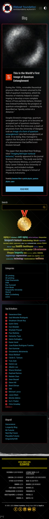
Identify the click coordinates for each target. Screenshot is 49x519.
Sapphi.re (41, 505)
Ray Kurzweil (10, 285)
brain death (6, 243)
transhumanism (29, 259)
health (19, 246)
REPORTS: (29, 487)
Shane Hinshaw (15, 370)
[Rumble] (34, 509)
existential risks (31, 243)
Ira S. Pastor (14, 401)
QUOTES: (28, 498)
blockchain (42, 241)
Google (13, 247)
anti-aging (23, 237)
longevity (18, 252)
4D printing (9, 278)
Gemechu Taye (15, 336)
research (29, 256)
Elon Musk (9, 287)
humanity (36, 247)
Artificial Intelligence (33, 237)
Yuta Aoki (13, 361)
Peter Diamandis (12, 280)
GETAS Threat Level (24, 464)
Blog (24, 18)
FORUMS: (18, 498)
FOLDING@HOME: (10, 491)
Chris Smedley (14, 404)
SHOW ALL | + (8, 407)
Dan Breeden (14, 327)
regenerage (10, 255)
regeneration (21, 255)
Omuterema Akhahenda (18, 352)
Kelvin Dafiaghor (15, 339)
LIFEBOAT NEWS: (31, 472)
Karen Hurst (13, 342)
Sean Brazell (14, 379)
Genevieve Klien (16, 178)
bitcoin (36, 240)
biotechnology (27, 240)
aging (6, 237)
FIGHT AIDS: (12, 487)
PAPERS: (28, 494)
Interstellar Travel (19, 250)
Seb (10, 389)
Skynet (8, 292)
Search (44, 207)
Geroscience (10, 424)
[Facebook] (16, 509)
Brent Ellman (14, 386)
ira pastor (29, 249)
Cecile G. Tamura (15, 358)
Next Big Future (11, 433)
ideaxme (41, 247)
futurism (9, 247)
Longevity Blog (11, 427)
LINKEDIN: (11, 477)
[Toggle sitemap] (40, 8)
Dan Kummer (14, 348)
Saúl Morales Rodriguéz (18, 317)
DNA (7, 283)
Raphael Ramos (15, 373)
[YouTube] (29, 509)
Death (26, 243)
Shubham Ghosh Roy (17, 321)
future (44, 243)
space (12, 181)
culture (22, 243)
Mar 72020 (8, 77)
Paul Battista (14, 333)
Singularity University (13, 290)
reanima (40, 253)
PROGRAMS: (29, 491)
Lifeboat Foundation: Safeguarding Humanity (19, 8)
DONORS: (17, 484)
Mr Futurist (9, 430)
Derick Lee (13, 364)
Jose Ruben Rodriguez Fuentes (21, 345)
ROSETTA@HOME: (10, 494)
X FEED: (11, 481)
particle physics (27, 178)
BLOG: (27, 481)
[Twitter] (20, 509)
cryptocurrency (17, 243)
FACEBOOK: (9, 472)
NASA (25, 253)
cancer (11, 243)
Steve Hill (12, 382)
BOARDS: (28, 484)
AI (10, 237)
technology (18, 259)
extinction (39, 243)
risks (33, 256)
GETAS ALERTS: (30, 477)
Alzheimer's (14, 237)
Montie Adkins (14, 398)
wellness (39, 258)
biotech (18, 240)
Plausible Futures (12, 436)
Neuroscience (29, 253)
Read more (24, 189)
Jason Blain (13, 395)
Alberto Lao (13, 367)
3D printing (9, 276)
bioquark (9, 240)
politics (35, 253)
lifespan (10, 253)
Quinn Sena (13, 324)
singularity (37, 256)
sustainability (9, 259)
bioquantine (42, 237)
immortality (9, 249)
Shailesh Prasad (15, 330)
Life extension (39, 249)
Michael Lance (15, 392)
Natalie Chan (14, 376)
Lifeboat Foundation (19, 505)
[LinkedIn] (25, 509)
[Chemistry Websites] (24, 221)
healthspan (28, 246)
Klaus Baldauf (14, 355)
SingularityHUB (11, 439)
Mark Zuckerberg (12, 294)
